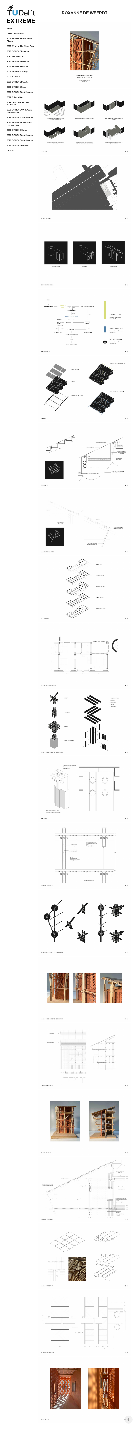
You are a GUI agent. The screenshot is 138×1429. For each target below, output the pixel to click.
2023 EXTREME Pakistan (18, 82)
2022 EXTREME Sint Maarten (20, 117)
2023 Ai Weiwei (13, 77)
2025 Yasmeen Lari (15, 56)
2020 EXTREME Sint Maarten (20, 135)
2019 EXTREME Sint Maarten (20, 140)
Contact (10, 150)
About (10, 28)
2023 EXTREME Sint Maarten (20, 92)
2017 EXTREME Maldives (18, 145)
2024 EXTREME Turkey (17, 72)
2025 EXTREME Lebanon (18, 51)
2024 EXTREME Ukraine (17, 66)
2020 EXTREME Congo (17, 130)
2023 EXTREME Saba (16, 87)
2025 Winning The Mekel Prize (20, 46)
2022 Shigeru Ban (15, 97)
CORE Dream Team (15, 33)
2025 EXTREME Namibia (18, 61)
